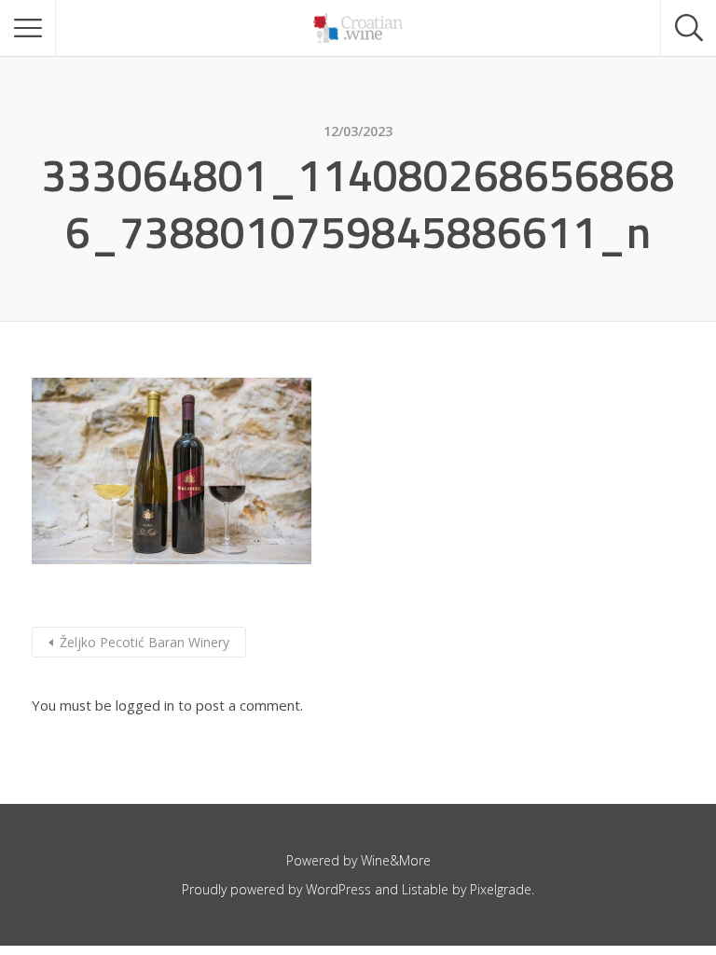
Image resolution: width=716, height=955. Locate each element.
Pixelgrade (500, 889)
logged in (145, 705)
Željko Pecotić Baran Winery (144, 642)
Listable (425, 889)
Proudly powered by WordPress (276, 889)
